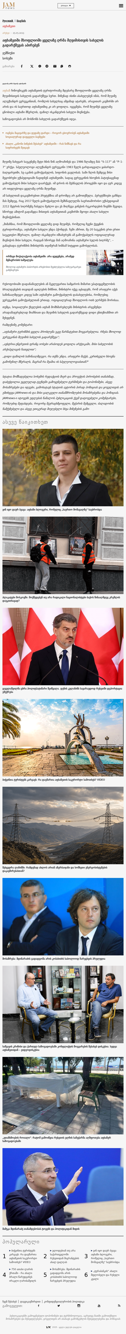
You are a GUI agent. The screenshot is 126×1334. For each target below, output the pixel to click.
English (21, 20)
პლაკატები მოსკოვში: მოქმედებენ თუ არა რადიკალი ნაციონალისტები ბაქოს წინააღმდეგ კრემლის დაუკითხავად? (61, 599)
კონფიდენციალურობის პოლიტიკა (64, 1301)
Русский (8, 20)
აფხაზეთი (8, 26)
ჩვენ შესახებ (9, 1301)
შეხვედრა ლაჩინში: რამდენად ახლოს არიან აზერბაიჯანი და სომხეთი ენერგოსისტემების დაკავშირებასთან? (54, 869)
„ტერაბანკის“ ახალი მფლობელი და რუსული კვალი (105, 1275)
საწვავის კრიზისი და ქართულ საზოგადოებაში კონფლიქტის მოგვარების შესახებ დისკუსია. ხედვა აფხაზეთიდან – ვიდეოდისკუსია (59, 1048)
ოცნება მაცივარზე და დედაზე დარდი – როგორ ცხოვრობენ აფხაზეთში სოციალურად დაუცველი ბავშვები (47, 135)
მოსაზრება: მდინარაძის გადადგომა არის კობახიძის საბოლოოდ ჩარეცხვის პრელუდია (53, 958)
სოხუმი (7, 58)
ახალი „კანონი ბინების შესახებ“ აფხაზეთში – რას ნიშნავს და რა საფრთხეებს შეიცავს (43, 146)
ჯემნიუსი (8, 53)
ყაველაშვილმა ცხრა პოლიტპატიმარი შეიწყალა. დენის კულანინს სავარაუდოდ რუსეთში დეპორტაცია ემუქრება (62, 690)
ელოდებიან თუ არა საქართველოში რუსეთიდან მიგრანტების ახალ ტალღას (64, 1256)
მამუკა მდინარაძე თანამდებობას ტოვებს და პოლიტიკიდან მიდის (40, 1228)
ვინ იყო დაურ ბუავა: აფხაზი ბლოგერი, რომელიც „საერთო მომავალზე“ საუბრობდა (52, 509)
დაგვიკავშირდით (30, 1301)
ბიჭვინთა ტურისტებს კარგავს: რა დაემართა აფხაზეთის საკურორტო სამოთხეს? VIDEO (53, 779)
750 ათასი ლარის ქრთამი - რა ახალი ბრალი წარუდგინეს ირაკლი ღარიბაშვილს (22, 1275)
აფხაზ (6, 90)
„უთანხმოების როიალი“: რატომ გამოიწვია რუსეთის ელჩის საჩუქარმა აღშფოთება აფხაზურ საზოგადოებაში (56, 1139)
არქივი (7, 33)
